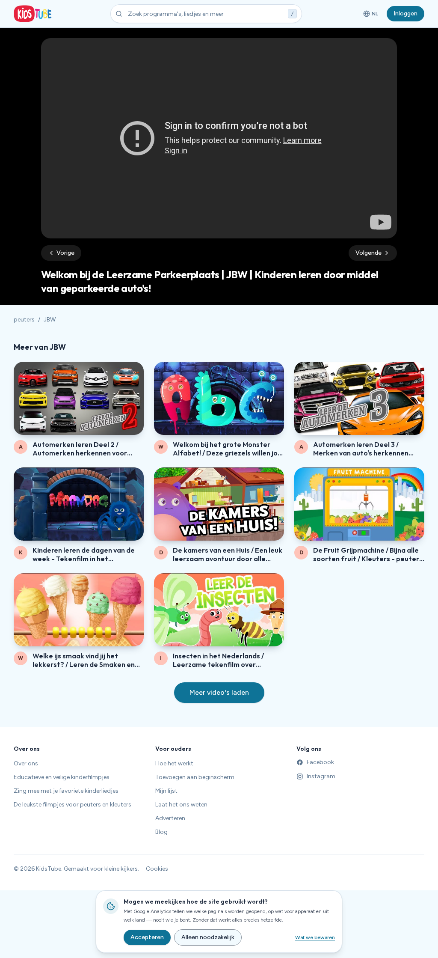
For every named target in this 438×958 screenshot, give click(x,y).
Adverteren (170, 818)
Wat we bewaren (315, 937)
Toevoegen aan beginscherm (194, 777)
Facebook (320, 762)
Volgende (368, 252)
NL (372, 15)
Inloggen (405, 13)
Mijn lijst (166, 790)
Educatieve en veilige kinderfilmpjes (62, 777)
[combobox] (206, 13)
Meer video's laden (219, 692)
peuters (24, 319)
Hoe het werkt (174, 763)
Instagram (321, 776)
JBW (50, 319)
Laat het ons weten (181, 804)
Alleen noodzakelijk (207, 937)
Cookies (157, 868)
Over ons (26, 763)
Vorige (65, 252)
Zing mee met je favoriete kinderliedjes (66, 790)
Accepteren (147, 937)
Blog (161, 832)
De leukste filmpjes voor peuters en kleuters (72, 804)
